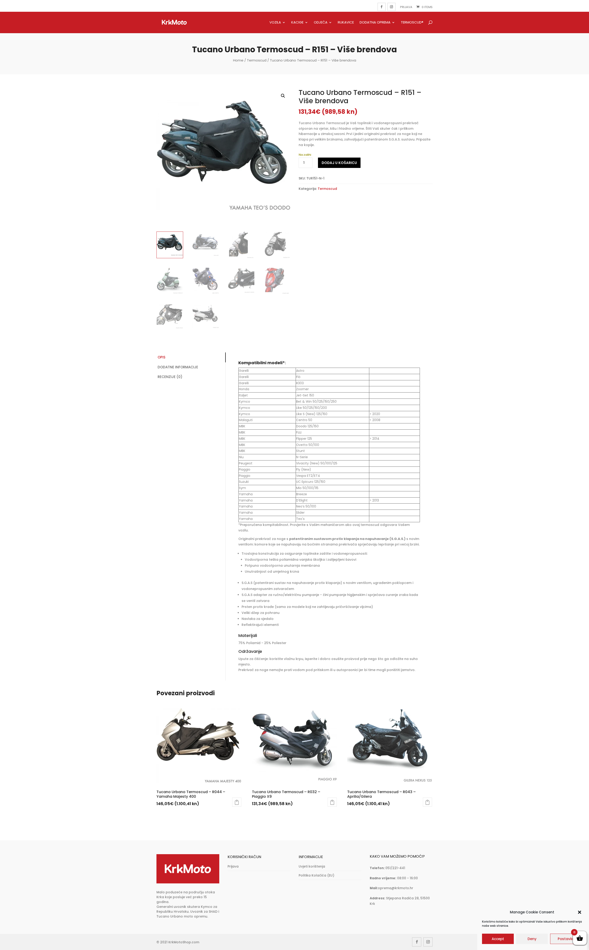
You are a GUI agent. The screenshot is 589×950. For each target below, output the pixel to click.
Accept (498, 938)
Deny (532, 938)
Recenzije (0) (170, 376)
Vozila (275, 23)
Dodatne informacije (178, 367)
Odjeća (320, 23)
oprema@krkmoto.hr (395, 888)
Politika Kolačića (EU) (316, 875)
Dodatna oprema (375, 23)
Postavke (566, 938)
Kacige (297, 23)
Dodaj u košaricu (339, 162)
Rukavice (346, 23)
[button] (579, 912)
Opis (161, 357)
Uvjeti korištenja (312, 866)
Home (238, 60)
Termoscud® (412, 23)
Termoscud (256, 60)
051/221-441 (395, 868)
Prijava (406, 7)
